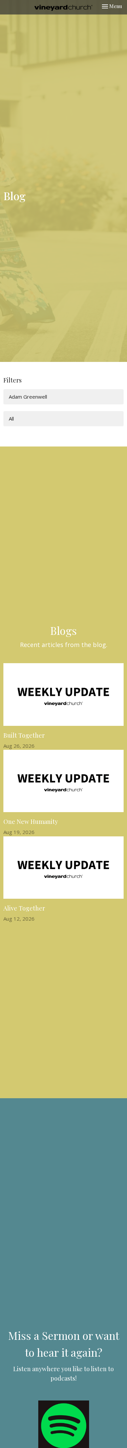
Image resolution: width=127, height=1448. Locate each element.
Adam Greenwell (28, 396)
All (11, 418)
